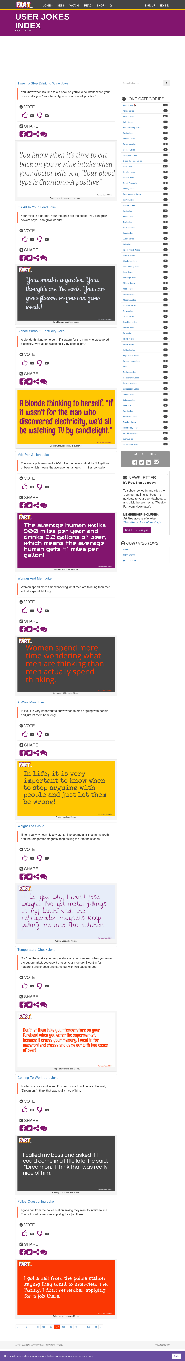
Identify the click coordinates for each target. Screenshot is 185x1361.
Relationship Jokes (131, 377)
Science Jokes (129, 400)
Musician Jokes (129, 299)
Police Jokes (128, 344)
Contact (25, 1344)
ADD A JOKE (130, 560)
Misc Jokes (128, 288)
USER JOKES (129, 555)
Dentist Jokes (129, 172)
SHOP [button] (100, 5)
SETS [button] (60, 5)
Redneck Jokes (129, 372)
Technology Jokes (131, 427)
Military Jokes (129, 283)
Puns (125, 366)
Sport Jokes (128, 411)
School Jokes (128, 394)
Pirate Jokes (128, 338)
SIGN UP (150, 5)
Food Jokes (128, 216)
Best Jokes (127, 133)
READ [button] (87, 5)
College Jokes (129, 149)
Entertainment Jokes (132, 194)
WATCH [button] (74, 5)
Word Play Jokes (130, 433)
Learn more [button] (87, 1356)
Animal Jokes (128, 116)
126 (50, 1326)
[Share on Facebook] (23, 133)
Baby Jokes (128, 122)
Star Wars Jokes (130, 416)
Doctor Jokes (128, 177)
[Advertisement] (92, 57)
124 (37, 1326)
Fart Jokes (127, 210)
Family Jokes (128, 199)
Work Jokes (128, 438)
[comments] (43, 133)
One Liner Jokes (130, 322)
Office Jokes (128, 316)
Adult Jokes (128, 105)
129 (70, 1326)
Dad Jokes (127, 166)
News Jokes (128, 311)
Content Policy (43, 1344)
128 (63, 1326)
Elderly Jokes (128, 188)
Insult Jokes (128, 233)
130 (77, 1326)
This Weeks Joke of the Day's (142, 522)
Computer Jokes (130, 155)
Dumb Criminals (130, 183)
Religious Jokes (130, 383)
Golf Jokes (127, 222)
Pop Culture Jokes (131, 355)
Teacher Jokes (129, 422)
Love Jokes (128, 272)
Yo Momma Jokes (130, 444)
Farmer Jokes (129, 205)
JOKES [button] (47, 5)
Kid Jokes (127, 244)
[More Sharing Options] (36, 133)
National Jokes (129, 305)
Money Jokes (128, 294)
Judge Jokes (128, 238)
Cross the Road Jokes (132, 160)
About (17, 1344)
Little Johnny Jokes (131, 266)
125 (43, 1326)
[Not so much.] (39, 115)
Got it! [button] (176, 1356)
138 (88, 1326)
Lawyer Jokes (129, 255)
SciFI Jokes (128, 405)
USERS (126, 549)
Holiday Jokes (129, 227)
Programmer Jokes (131, 361)
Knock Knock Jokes (131, 249)
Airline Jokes (128, 110)
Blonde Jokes (129, 138)
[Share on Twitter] (29, 133)
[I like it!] (24, 115)
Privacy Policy (57, 1344)
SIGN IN (164, 5)
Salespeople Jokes (131, 388)
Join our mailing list (138, 530)
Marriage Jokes (129, 277)
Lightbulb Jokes (130, 261)
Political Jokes (129, 349)
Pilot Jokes (127, 333)
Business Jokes (129, 144)
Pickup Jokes (128, 327)
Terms (33, 1344)
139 (95, 1326)
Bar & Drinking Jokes (132, 127)
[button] (111, 6)
